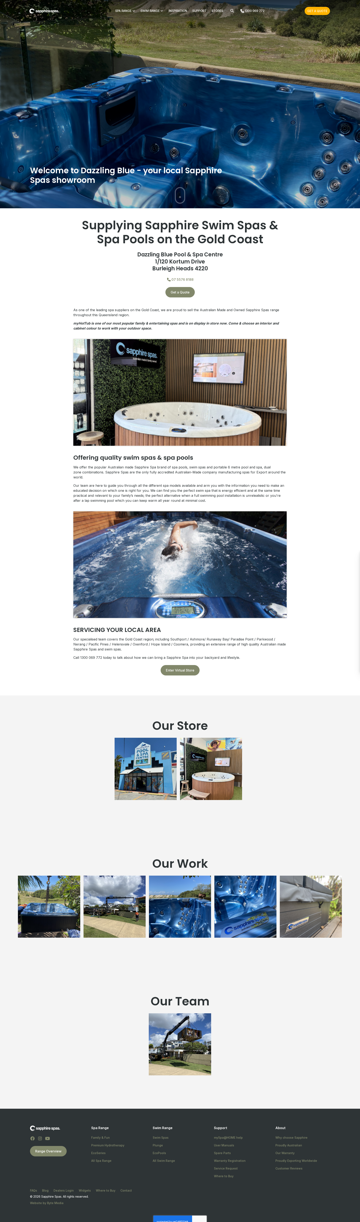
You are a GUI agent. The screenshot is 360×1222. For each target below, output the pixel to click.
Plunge (158, 1145)
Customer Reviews (288, 1168)
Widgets (85, 1190)
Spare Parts (222, 1153)
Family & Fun (100, 1137)
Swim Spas (161, 1137)
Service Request (226, 1168)
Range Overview (48, 1151)
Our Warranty (285, 1153)
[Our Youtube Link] (47, 1138)
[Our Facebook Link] (32, 1138)
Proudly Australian (288, 1145)
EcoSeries (98, 1153)
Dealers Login (64, 1190)
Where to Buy (224, 1176)
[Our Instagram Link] (40, 1138)
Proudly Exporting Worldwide (296, 1160)
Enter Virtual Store (180, 670)
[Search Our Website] (232, 11)
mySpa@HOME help (228, 1137)
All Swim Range (164, 1160)
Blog (45, 1190)
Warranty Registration (230, 1160)
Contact (126, 1190)
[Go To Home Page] (45, 1128)
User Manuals (224, 1145)
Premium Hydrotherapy (107, 1145)
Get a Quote (317, 11)
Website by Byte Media (47, 1203)
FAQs (33, 1190)
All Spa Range (101, 1160)
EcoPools (159, 1153)
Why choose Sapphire (291, 1137)
